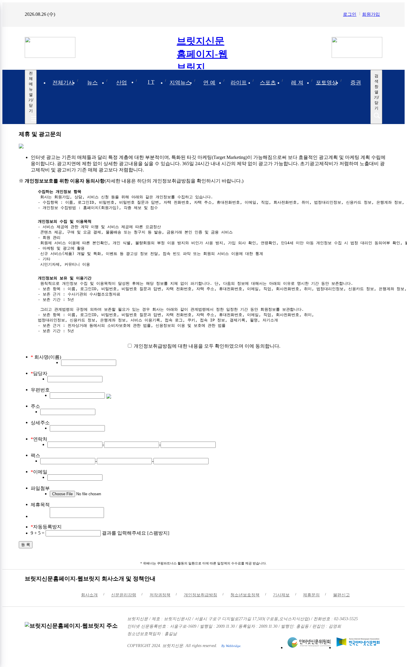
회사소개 (89, 595)
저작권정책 (160, 595)
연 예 (209, 83)
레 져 (297, 83)
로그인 (349, 14)
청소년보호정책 (245, 595)
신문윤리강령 (123, 595)
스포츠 (268, 83)
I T (151, 82)
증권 (355, 83)
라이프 (239, 83)
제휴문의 (311, 595)
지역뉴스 (180, 83)
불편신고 (341, 595)
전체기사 (63, 83)
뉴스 (92, 83)
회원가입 (371, 14)
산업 (121, 83)
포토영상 (326, 83)
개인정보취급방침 (200, 595)
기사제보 (281, 595)
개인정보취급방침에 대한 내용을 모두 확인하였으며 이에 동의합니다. (206, 346)
